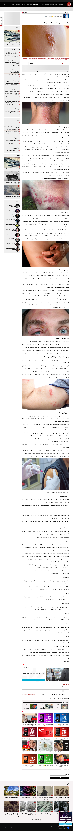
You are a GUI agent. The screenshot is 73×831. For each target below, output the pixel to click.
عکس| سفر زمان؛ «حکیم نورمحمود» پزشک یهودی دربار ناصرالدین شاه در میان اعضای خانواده (12, 98)
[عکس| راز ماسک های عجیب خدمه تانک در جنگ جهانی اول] (12, 176)
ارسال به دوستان (56, 698)
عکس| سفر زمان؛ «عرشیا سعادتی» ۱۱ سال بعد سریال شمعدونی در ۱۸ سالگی (12, 112)
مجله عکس (47, 4)
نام (68, 772)
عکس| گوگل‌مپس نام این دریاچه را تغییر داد (12, 91)
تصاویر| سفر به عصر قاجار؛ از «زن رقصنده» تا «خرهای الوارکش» (12, 148)
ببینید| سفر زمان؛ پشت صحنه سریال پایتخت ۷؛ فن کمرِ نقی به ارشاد (12, 77)
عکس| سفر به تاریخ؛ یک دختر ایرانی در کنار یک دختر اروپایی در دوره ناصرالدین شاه (12, 53)
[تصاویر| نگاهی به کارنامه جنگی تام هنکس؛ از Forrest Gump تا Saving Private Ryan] (17, 220)
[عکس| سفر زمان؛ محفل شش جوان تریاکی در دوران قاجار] (45, 791)
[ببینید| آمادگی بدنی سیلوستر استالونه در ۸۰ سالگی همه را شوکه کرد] (17, 249)
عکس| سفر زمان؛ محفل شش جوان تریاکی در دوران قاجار (12, 126)
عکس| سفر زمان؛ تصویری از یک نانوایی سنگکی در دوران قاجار (12, 115)
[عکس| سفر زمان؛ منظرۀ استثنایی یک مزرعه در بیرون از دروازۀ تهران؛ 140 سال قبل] (11, 806)
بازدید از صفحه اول (65, 698)
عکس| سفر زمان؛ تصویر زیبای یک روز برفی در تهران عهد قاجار (11, 141)
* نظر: (48, 772)
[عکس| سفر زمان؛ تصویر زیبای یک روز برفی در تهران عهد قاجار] (28, 806)
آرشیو (10, 0)
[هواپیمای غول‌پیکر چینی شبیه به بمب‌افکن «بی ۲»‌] (12, 190)
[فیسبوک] (52, 695)
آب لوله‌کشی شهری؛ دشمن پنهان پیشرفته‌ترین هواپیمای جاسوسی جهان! (42, 707)
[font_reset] (25, 63)
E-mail (67, 774)
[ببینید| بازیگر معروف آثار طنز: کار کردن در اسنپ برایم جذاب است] (17, 235)
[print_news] (30, 63)
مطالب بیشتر (36, 819)
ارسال (60, 778)
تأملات (56, 4)
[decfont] (23, 63)
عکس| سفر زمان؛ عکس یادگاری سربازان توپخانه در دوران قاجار (12, 88)
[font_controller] (27, 63)
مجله (18, 156)
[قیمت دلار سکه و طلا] (1, 18)
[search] (4, 4)
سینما (31, 4)
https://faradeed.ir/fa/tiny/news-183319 (28, 694)
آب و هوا (7, 0)
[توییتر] (54, 695)
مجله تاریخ (52, 4)
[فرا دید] (69, 4)
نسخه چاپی (49, 698)
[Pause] (46, 680)
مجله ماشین (18, 4)
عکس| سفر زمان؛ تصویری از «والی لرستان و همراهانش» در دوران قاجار (12, 123)
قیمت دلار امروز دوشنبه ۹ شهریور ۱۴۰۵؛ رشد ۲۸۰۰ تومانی (12, 137)
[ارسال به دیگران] (32, 63)
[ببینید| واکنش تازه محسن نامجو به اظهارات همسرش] (17, 211)
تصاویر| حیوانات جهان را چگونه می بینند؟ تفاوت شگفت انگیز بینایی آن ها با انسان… (26, 707)
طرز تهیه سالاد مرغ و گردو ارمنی (14, 74)
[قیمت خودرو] (1, 20)
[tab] (13, 45)
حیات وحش (23, 4)
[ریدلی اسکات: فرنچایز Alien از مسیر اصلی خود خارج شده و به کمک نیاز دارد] (17, 240)
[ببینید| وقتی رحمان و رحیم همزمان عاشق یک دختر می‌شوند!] (17, 244)
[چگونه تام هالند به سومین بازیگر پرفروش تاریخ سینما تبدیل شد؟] (17, 230)
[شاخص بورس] (1, 24)
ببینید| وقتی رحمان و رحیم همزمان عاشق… (10, 244)
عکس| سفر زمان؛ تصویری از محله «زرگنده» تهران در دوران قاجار (12, 68)
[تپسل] (22, 667)
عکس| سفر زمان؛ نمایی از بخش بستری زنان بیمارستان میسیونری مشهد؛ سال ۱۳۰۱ (12, 105)
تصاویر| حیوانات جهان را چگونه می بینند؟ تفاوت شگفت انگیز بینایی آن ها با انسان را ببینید (12, 84)
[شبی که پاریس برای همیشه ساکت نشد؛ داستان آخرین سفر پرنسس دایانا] (17, 206)
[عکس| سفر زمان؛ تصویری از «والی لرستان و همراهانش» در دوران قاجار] (61, 791)
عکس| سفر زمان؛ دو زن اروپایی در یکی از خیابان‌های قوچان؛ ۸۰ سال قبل (12, 134)
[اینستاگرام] (15, 827)
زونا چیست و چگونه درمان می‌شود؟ (62, 687)
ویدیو (28, 4)
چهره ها (18, 202)
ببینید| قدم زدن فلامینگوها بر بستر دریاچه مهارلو (12, 108)
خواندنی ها (65, 702)
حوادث (13, 4)
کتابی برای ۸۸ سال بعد (15, 65)
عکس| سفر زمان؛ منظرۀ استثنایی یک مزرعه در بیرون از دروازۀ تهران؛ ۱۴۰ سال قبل (12, 144)
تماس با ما (13, 0)
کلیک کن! (65, 824)
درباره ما (16, 0)
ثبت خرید (33, 680)
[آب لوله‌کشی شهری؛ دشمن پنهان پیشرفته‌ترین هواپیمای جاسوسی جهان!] (49, 706)
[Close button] (71, 811)
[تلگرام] (56, 695)
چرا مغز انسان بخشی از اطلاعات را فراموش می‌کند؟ (57, 706)
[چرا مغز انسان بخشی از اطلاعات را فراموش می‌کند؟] (64, 706)
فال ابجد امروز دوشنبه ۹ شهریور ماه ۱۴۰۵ (12, 129)
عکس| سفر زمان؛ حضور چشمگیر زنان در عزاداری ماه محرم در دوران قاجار (12, 151)
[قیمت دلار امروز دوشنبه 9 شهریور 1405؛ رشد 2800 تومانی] (45, 806)
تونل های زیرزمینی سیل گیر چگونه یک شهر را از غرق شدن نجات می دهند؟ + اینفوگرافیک (11, 102)
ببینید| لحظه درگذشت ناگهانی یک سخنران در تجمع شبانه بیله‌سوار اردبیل (12, 94)
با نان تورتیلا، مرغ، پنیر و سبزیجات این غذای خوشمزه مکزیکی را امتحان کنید (12, 56)
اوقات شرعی (3, 0)
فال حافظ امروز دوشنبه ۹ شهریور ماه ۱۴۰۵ (12, 131)
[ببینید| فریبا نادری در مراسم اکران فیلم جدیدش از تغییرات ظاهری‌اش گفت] (17, 216)
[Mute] (48, 680)
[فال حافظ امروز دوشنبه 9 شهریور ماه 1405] (11, 791)
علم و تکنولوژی (35, 4)
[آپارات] (11, 827)
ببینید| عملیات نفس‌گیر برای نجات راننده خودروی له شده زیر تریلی (12, 72)
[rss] (5, 827)
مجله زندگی (41, 4)
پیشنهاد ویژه (16, 28)
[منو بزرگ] (3, 4)
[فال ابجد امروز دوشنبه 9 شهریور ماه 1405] (28, 791)
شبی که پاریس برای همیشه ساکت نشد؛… (10, 206)
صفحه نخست (61, 4)
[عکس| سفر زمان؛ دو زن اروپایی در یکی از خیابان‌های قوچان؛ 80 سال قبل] (61, 806)
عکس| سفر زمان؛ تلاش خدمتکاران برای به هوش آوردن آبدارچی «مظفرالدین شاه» (12, 59)
